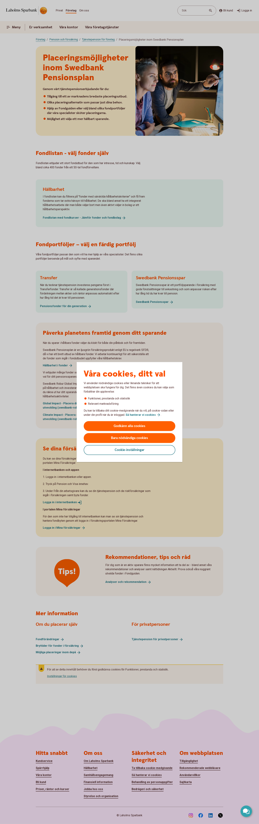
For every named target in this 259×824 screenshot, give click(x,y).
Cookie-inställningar (129, 450)
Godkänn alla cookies (129, 426)
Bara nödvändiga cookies (129, 438)
